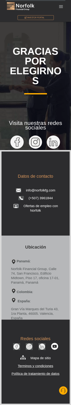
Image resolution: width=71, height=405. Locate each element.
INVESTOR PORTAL (35, 17)
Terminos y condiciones (35, 366)
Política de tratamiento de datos (35, 374)
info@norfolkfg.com (40, 190)
